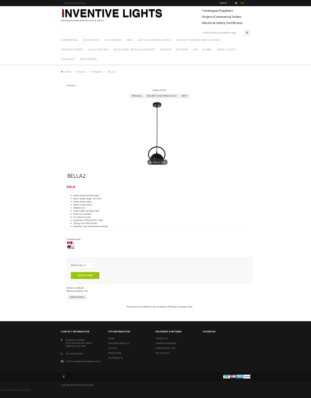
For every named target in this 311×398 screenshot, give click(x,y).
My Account (162, 353)
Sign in (223, 3)
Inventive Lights (86, 385)
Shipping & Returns (166, 343)
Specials (112, 348)
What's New (114, 353)
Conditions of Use (165, 348)
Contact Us (162, 338)
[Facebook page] (64, 377)
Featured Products (119, 343)
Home (68, 72)
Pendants (96, 72)
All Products (115, 358)
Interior (81, 72)
